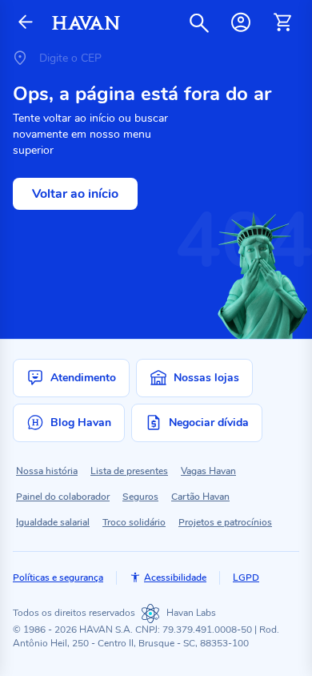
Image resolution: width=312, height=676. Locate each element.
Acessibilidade (175, 577)
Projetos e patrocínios (225, 522)
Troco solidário (134, 522)
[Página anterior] (26, 23)
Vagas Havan (208, 471)
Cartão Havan (200, 496)
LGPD (246, 577)
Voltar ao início (75, 194)
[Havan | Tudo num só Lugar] (86, 23)
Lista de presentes (129, 471)
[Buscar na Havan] (199, 22)
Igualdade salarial (53, 522)
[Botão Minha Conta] (241, 22)
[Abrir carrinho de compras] (282, 22)
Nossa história (47, 471)
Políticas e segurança (58, 577)
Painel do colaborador (63, 496)
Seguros (140, 496)
